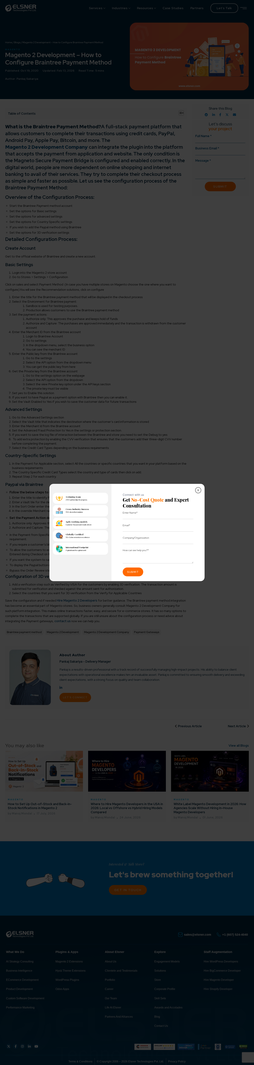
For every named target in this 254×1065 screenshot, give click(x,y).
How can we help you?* (136, 550)
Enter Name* (130, 512)
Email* (126, 525)
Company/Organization (136, 537)
